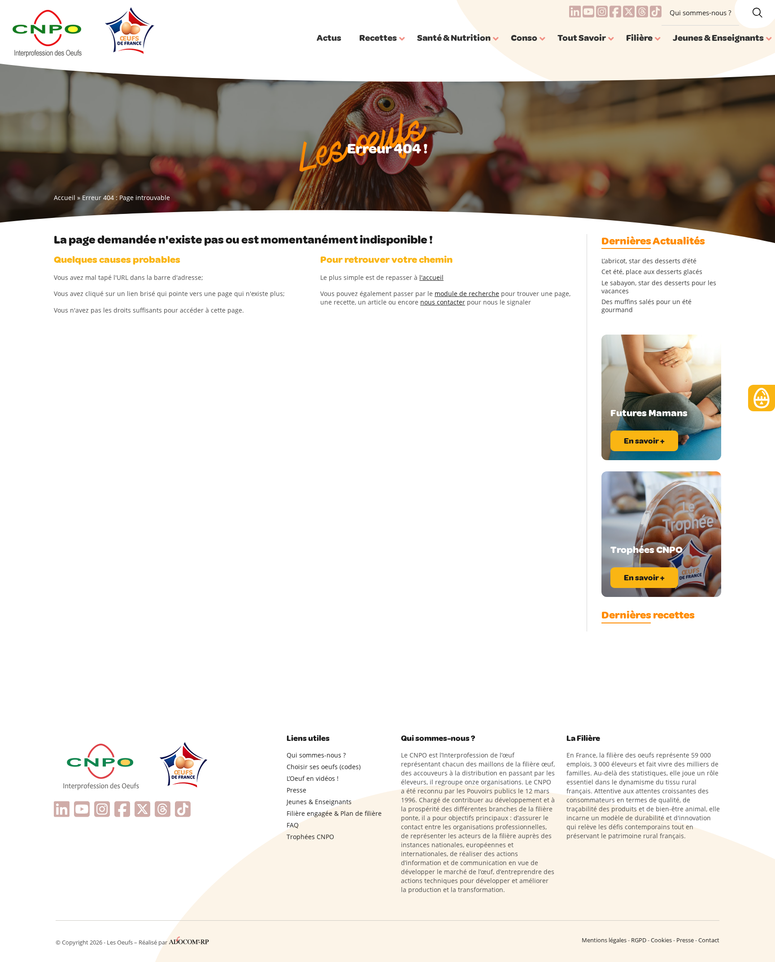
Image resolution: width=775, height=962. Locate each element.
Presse (296, 790)
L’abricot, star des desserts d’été (649, 261)
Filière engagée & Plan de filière (334, 813)
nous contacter (442, 302)
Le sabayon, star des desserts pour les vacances (658, 287)
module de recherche (467, 293)
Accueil (64, 197)
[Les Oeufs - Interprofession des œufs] (48, 32)
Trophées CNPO (310, 836)
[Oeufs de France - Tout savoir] (128, 32)
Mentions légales (604, 940)
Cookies (661, 940)
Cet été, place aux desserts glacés (651, 272)
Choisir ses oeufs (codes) (324, 766)
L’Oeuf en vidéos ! (313, 778)
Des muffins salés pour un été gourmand (646, 306)
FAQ (293, 825)
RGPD (638, 940)
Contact (708, 940)
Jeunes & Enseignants (319, 801)
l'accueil (431, 277)
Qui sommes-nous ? (700, 12)
